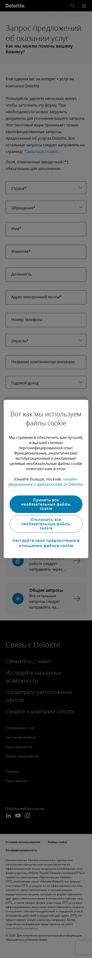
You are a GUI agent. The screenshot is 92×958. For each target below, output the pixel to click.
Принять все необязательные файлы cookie (46, 504)
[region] (46, 479)
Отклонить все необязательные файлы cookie (46, 524)
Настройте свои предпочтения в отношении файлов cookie (45, 543)
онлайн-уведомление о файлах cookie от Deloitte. (46, 482)
